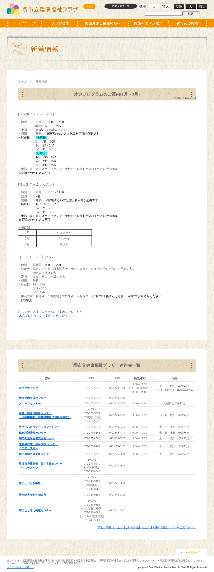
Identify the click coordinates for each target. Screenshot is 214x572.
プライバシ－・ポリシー (20, 567)
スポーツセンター (30, 403)
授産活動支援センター (32, 397)
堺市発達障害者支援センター (36, 438)
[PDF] (49, 315)
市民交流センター (30, 388)
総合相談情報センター (32, 432)
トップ (22, 81)
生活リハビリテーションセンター (39, 426)
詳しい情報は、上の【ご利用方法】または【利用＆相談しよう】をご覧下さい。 (147, 527)
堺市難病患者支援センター (35, 454)
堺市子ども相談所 (30, 483)
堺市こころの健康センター (35, 510)
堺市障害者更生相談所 (32, 494)
